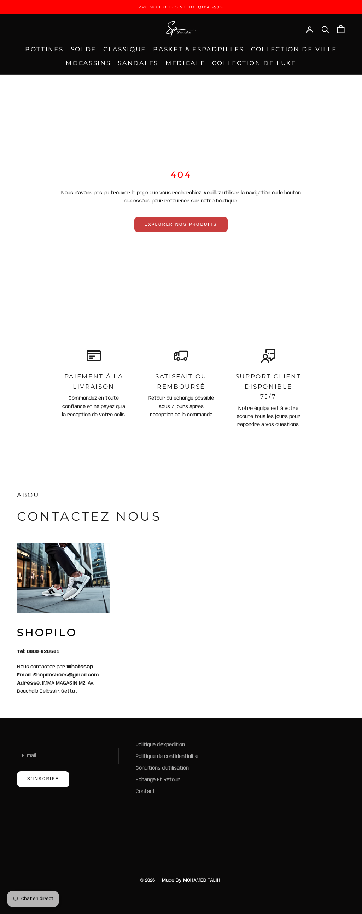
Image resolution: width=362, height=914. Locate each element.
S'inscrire (43, 779)
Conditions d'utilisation (162, 768)
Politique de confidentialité (167, 756)
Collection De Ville (294, 49)
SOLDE (83, 49)
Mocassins (88, 63)
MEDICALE (185, 63)
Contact (145, 791)
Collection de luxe (254, 63)
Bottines (44, 49)
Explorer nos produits (181, 224)
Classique (124, 49)
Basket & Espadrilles (198, 49)
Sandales (138, 63)
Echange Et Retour (158, 779)
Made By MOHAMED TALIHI (192, 880)
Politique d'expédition (160, 744)
